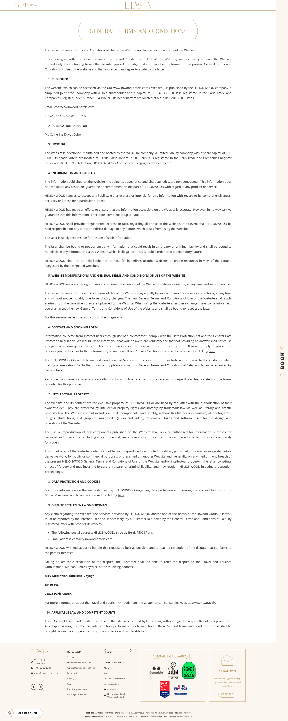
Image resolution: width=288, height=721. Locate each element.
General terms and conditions (81, 667)
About (106, 668)
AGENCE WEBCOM (185, 716)
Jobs (106, 673)
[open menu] (7, 5)
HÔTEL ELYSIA (74, 651)
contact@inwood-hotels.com (92, 539)
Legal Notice (73, 673)
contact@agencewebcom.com (150, 163)
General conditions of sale (79, 662)
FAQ (69, 683)
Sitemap (71, 657)
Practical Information (77, 689)
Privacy (70, 678)
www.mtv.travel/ (203, 603)
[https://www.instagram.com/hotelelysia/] (40, 689)
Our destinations (111, 684)
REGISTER (227, 694)
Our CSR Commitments (114, 678)
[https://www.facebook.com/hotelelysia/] (33, 689)
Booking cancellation (76, 694)
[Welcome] (16, 5)
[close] (39, 713)
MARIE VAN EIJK (156, 716)
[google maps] (10, 713)
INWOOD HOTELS (112, 662)
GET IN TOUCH (27, 713)
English (108, 651)
